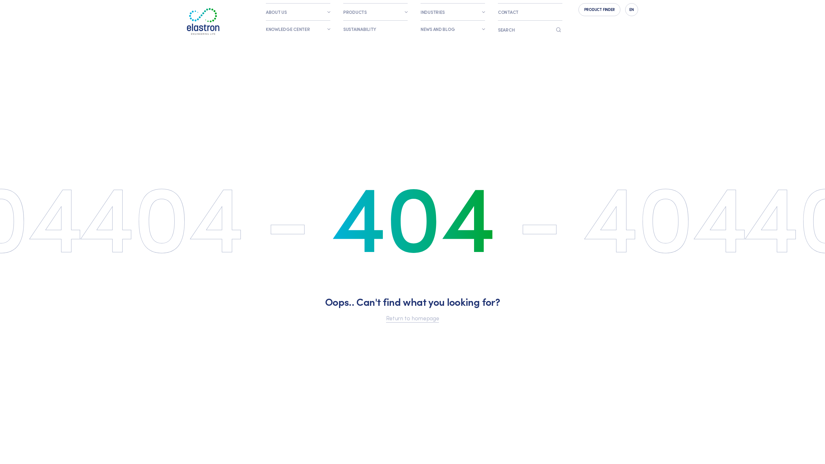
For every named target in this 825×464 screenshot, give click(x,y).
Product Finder (599, 9)
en (631, 9)
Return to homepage (412, 318)
